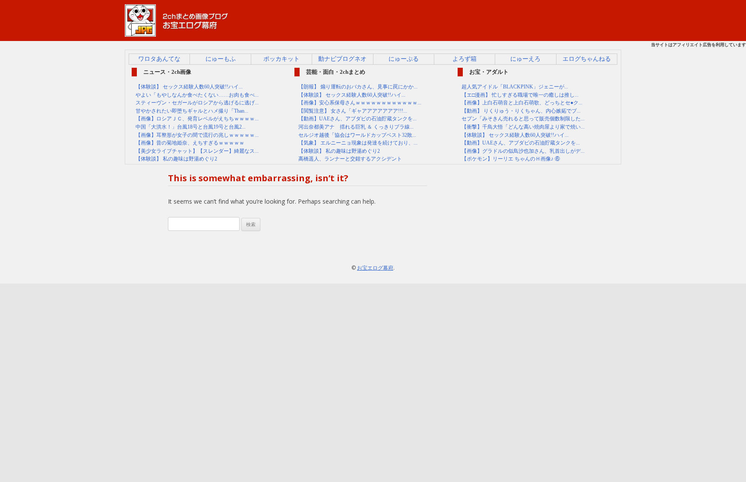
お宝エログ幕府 (375, 267)
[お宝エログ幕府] (176, 32)
